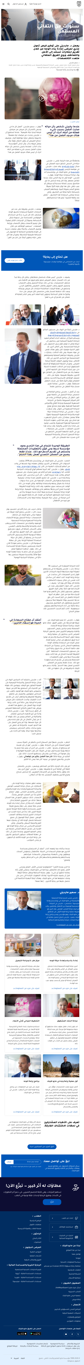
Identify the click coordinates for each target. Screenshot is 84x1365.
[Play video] (42, 98)
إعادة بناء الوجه (68, 167)
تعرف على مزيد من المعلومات (68, 925)
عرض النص (75, 122)
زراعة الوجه (56, 472)
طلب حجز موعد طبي (14, 260)
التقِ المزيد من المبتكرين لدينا (42, 1147)
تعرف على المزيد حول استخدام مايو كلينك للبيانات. (26, 1166)
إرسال (9, 1162)
